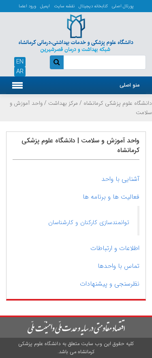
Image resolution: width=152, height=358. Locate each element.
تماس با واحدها (118, 266)
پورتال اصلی (123, 6)
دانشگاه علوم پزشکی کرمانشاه (117, 103)
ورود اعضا (27, 6)
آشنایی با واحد (120, 179)
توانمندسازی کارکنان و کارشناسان (88, 222)
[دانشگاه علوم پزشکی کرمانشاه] (76, 32)
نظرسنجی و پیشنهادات (109, 284)
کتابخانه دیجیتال (93, 6)
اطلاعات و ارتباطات (114, 248)
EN (20, 62)
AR (20, 71)
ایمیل (45, 6)
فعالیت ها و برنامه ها (111, 197)
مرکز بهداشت (63, 103)
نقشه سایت (64, 6)
